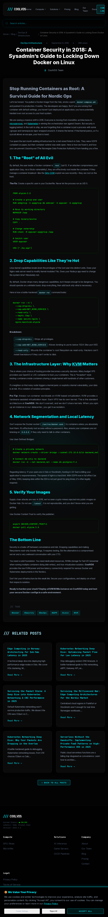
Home (28, 9)
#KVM (76, 613)
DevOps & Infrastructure (24, 34)
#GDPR (54, 613)
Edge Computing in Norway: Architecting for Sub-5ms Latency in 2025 (24, 652)
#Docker (15, 613)
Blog (76, 9)
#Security (29, 613)
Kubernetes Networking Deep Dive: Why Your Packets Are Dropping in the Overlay (25, 740)
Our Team (85, 9)
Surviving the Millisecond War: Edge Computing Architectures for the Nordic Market (80, 694)
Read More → (15, 674)
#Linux (65, 613)
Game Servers (61, 848)
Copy (93, 191)
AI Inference (60, 843)
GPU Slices (8, 843)
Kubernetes (33, 123)
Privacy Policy (51, 903)
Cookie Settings (22, 911)
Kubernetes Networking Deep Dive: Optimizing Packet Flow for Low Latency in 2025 (78, 652)
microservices (16, 123)
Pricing (67, 9)
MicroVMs (8, 848)
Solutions (54, 9)
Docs (94, 9)
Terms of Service (11, 884)
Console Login (102, 9)
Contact (85, 863)
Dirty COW (50, 173)
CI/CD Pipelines (61, 853)
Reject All (53, 911)
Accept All (85, 911)
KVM (77, 364)
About (85, 843)
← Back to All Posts (54, 782)
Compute (40, 9)
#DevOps (42, 613)
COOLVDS (17, 9)
